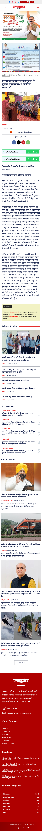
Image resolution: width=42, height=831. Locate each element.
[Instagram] (12, 2)
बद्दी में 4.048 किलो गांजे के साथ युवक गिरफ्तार (18, 388)
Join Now (33, 152)
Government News (9, 410)
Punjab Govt (6, 428)
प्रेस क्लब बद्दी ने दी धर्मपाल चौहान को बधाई (17, 396)
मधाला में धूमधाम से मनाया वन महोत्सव (15, 380)
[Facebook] (9, 2)
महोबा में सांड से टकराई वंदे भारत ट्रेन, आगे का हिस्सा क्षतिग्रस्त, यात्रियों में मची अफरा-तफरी (18, 423)
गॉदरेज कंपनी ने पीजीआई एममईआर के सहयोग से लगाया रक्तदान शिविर (18, 359)
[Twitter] (18, 2)
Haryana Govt (7, 448)
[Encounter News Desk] (11, 132)
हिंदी (28, 2)
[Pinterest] (23, 142)
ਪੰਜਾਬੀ (31, 2)
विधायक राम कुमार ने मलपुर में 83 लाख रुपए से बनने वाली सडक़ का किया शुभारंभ (20, 371)
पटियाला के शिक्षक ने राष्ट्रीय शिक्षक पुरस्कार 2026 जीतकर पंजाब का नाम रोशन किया (17, 414)
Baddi (4, 75)
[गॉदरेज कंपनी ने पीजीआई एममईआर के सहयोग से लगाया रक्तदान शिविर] (21, 342)
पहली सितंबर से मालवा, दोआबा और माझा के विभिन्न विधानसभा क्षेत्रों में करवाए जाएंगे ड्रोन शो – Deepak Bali (18, 433)
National (5, 419)
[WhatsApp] (28, 142)
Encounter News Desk (24, 132)
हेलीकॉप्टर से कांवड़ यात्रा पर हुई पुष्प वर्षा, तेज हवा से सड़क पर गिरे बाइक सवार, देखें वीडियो (18, 443)
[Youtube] (28, 828)
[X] (19, 142)
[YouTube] (15, 2)
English (23, 2)
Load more (20, 663)
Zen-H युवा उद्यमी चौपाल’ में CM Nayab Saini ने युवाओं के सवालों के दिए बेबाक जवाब (17, 452)
